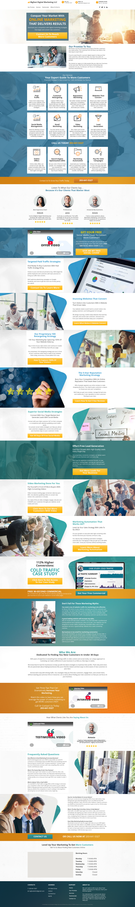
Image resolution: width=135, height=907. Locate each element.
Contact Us (78, 904)
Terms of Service (83, 904)
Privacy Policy (90, 904)
